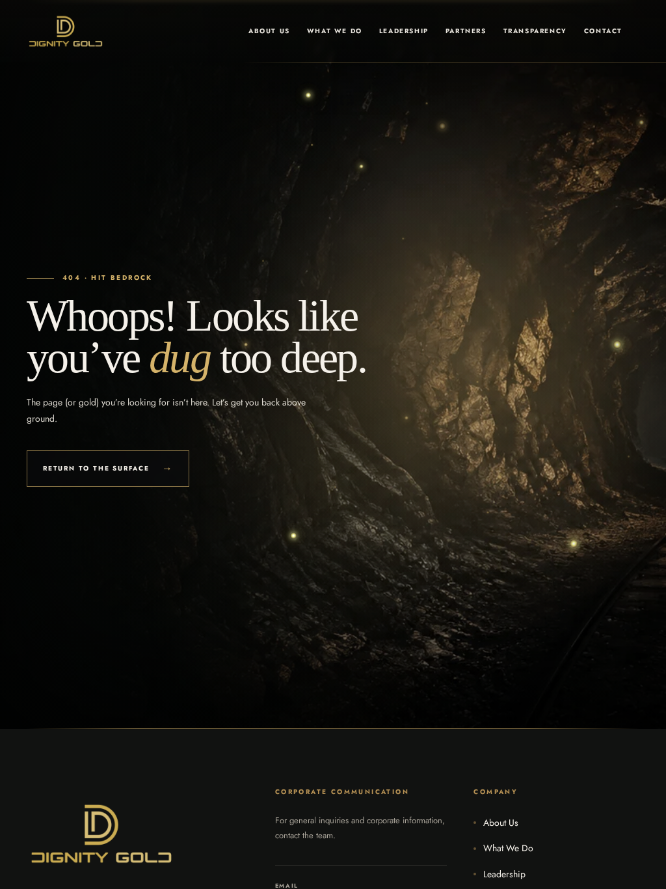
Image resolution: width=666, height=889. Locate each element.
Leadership (404, 31)
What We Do (334, 31)
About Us (269, 31)
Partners (466, 31)
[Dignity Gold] (66, 31)
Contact (603, 31)
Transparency (535, 31)
